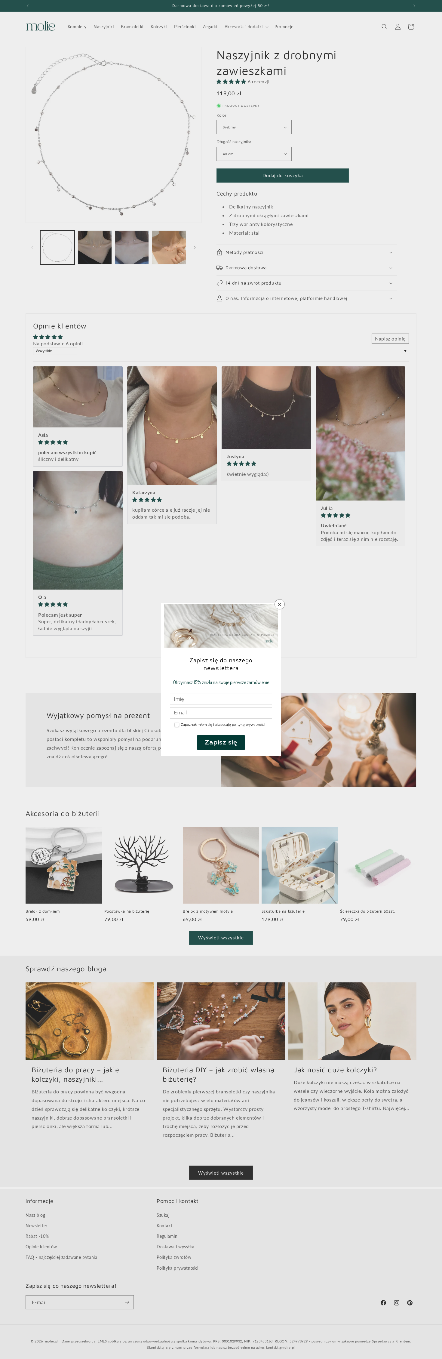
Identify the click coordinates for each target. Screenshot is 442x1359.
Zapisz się (221, 742)
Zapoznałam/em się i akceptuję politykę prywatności (223, 725)
